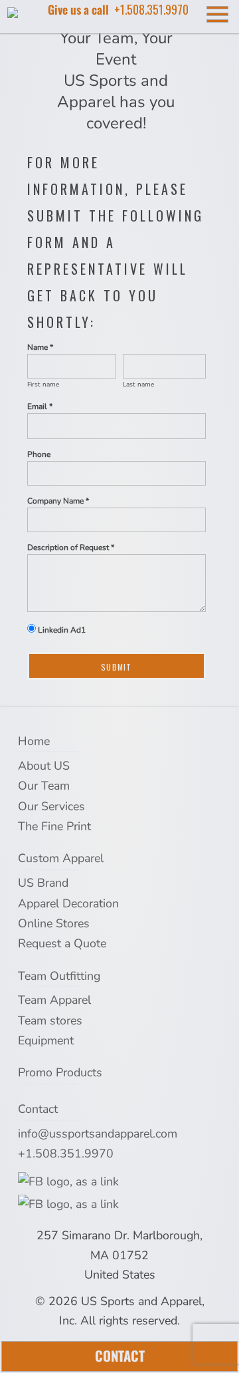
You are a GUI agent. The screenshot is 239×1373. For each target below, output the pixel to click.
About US (44, 766)
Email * (39, 406)
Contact (38, 1109)
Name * (40, 347)
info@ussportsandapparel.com (97, 1134)
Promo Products (60, 1072)
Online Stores (54, 923)
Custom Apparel (61, 858)
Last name (138, 384)
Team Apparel (54, 1000)
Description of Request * (70, 547)
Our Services (51, 806)
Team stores (50, 1020)
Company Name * (58, 501)
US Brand (43, 883)
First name (43, 384)
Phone (38, 454)
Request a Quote (62, 943)
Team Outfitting (59, 976)
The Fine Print (54, 826)
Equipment (46, 1040)
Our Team (44, 786)
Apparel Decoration (68, 903)
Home (34, 741)
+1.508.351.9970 (66, 1153)
